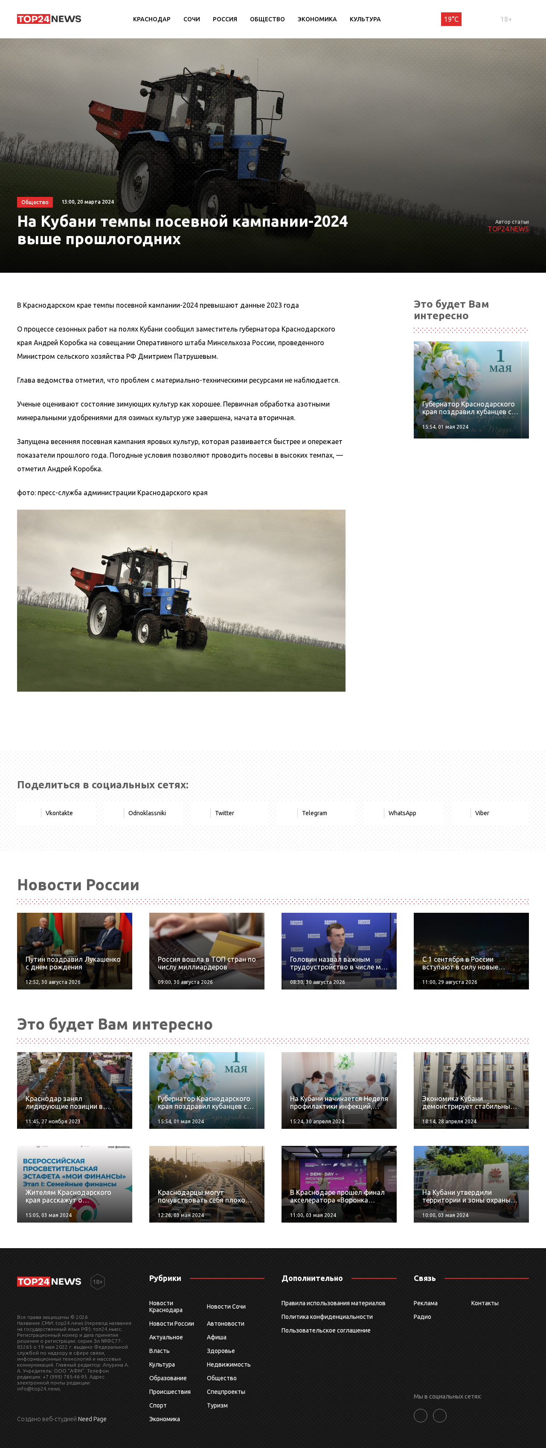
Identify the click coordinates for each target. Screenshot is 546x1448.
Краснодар (152, 19)
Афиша (217, 1337)
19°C (451, 19)
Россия (225, 19)
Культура (365, 19)
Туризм (217, 1405)
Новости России (171, 1323)
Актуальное (166, 1337)
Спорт (158, 1405)
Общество (267, 19)
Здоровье (221, 1350)
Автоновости (225, 1323)
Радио (422, 1316)
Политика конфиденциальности (327, 1316)
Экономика (317, 19)
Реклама (426, 1303)
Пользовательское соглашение (326, 1330)
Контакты (485, 1303)
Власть (159, 1350)
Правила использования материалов (334, 1303)
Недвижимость (229, 1364)
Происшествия (170, 1391)
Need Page (92, 1419)
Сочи (191, 19)
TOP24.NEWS (508, 229)
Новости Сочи (226, 1306)
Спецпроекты (226, 1391)
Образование (168, 1378)
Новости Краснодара (166, 1306)
